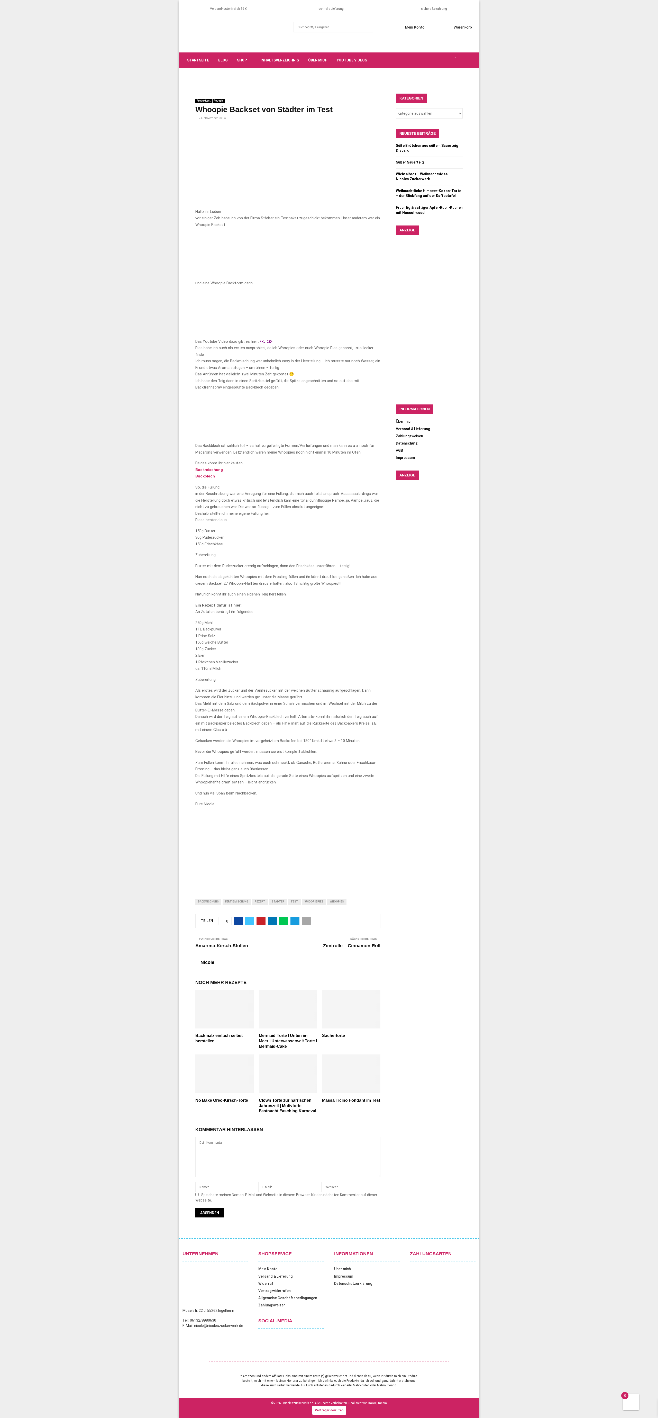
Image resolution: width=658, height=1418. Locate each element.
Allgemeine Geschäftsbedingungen (287, 1298)
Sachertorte (333, 1035)
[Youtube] (450, 60)
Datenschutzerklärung (353, 1283)
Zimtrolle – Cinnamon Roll (351, 945)
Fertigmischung (236, 901)
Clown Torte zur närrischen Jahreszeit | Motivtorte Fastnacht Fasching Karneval (287, 1105)
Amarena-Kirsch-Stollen (221, 945)
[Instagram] (438, 60)
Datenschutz (407, 443)
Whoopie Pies (314, 901)
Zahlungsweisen (409, 436)
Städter (278, 901)
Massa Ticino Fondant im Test (351, 1100)
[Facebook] (427, 60)
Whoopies (337, 901)
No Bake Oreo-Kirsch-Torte (221, 1100)
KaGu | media (377, 1403)
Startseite (198, 60)
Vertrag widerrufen (274, 1291)
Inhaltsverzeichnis (280, 60)
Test (294, 901)
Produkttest (204, 100)
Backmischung (209, 469)
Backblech (205, 476)
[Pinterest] (444, 60)
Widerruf (265, 1283)
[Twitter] (433, 60)
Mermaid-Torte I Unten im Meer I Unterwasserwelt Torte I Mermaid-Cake (288, 1041)
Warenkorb (463, 27)
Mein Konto (415, 27)
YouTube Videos (352, 60)
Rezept (260, 901)
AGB (399, 450)
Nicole (207, 962)
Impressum (405, 458)
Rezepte (219, 100)
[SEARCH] (367, 27)
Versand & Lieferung (413, 429)
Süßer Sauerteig (410, 162)
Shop (242, 60)
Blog (223, 60)
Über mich (317, 60)
